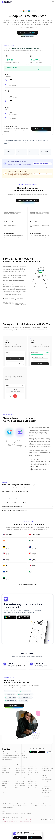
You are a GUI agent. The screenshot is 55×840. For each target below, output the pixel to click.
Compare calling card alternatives (41, 173)
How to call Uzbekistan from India (41, 163)
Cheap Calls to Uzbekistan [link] (25, 813)
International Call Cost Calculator (20, 805)
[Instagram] (43, 748)
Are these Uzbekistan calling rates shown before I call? (14, 510)
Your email (8, 352)
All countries (44, 819)
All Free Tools (5, 803)
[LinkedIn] (33, 749)
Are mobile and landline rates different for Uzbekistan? (14, 495)
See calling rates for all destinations (27, 584)
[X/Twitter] (30, 749)
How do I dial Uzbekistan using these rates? (12, 499)
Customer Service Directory (7, 807)
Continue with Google (15, 363)
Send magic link (15, 358)
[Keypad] (19, 396)
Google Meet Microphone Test (26, 803)
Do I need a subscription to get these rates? (12, 506)
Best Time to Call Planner (33, 805)
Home (3, 813)
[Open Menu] (53, 1)
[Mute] (10, 396)
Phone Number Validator (46, 805)
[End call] (15, 396)
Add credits (39, 363)
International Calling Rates (12, 813)
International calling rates (27, 36)
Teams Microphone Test (40, 803)
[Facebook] (36, 749)
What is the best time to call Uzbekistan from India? (14, 502)
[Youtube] (40, 749)
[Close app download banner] (41, 833)
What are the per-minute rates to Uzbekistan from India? (15, 491)
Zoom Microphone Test (6, 805)
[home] (7, 2)
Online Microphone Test (14, 803)
